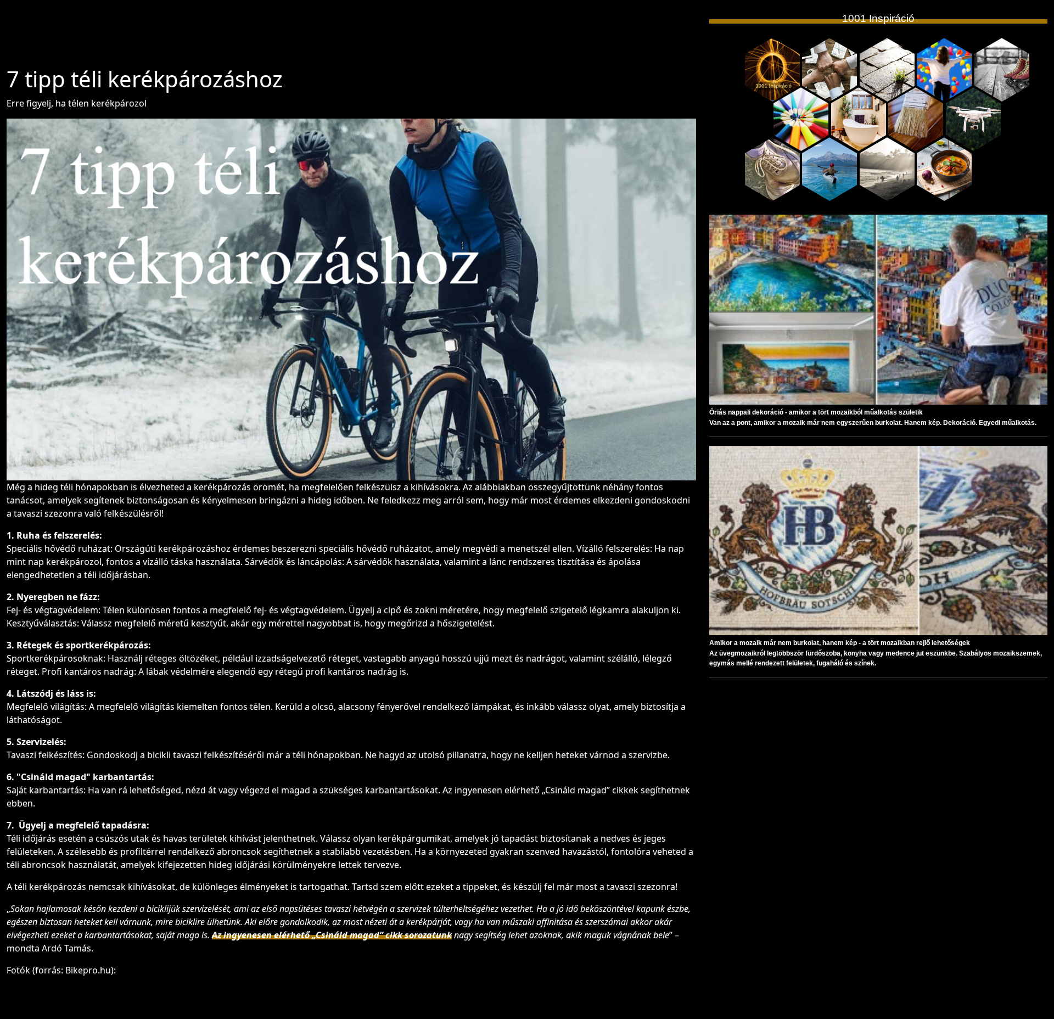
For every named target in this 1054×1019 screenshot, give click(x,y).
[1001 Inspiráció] (772, 70)
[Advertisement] (351, 38)
